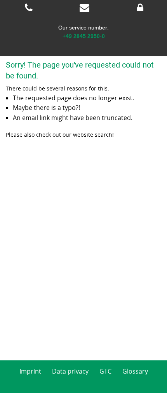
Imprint (30, 371)
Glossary (135, 371)
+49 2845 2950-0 (84, 36)
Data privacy (70, 371)
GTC (105, 371)
